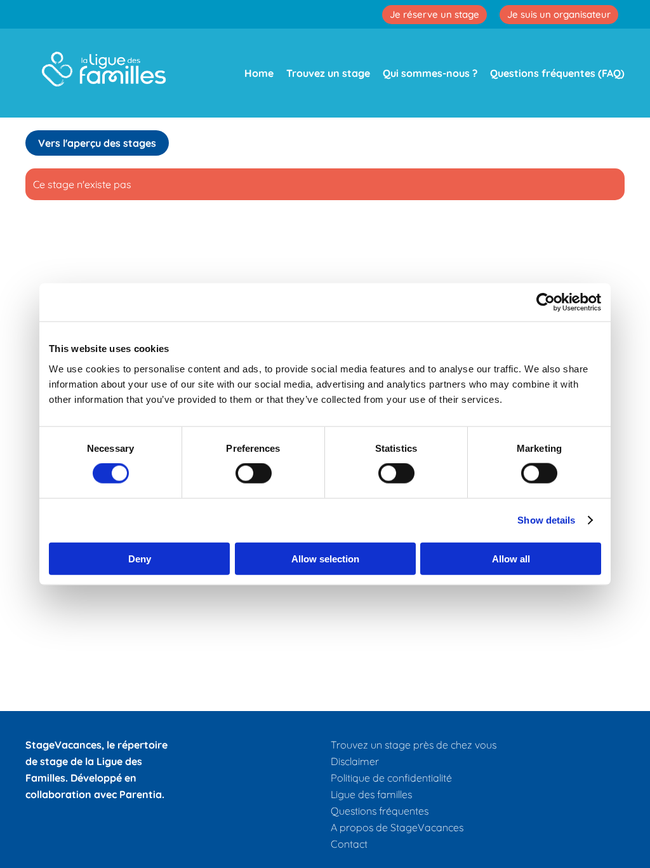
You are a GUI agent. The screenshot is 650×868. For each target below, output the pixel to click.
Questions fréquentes (379, 810)
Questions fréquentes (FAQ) (557, 73)
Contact (349, 843)
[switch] (253, 473)
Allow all (511, 558)
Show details (546, 520)
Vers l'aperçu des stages (97, 143)
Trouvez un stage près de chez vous (413, 744)
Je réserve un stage (434, 14)
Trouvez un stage (328, 73)
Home (259, 73)
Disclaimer (355, 761)
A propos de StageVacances (397, 827)
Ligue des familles (371, 794)
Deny (139, 558)
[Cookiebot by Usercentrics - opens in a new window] (545, 302)
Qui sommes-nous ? (430, 73)
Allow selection (325, 558)
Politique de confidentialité (391, 777)
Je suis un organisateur (559, 14)
